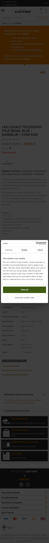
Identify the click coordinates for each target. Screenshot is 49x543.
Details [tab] (24, 250)
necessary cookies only (24, 298)
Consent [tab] (8, 250)
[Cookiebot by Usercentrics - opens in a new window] (35, 243)
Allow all (24, 290)
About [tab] (40, 250)
